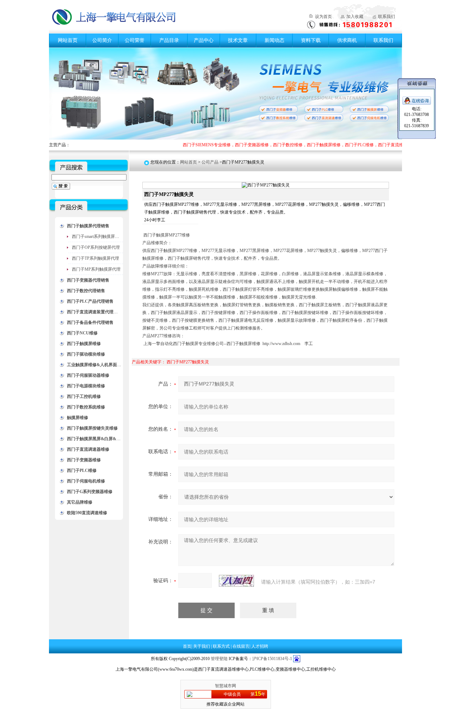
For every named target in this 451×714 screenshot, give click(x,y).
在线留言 (241, 646)
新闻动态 (274, 40)
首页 (187, 646)
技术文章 (238, 40)
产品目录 (169, 40)
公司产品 (210, 162)
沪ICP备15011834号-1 (272, 658)
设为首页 (323, 16)
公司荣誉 (134, 40)
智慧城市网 (225, 685)
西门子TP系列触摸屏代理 (95, 258)
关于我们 (202, 646)
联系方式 (222, 646)
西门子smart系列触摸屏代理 (97, 236)
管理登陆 (219, 658)
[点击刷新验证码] (236, 581)
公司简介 (102, 40)
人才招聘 (259, 646)
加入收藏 (354, 16)
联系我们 (386, 16)
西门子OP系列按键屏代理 (96, 247)
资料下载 (311, 40)
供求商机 (347, 40)
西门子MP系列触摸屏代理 (96, 269)
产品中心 (204, 40)
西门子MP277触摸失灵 (188, 361)
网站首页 (68, 40)
